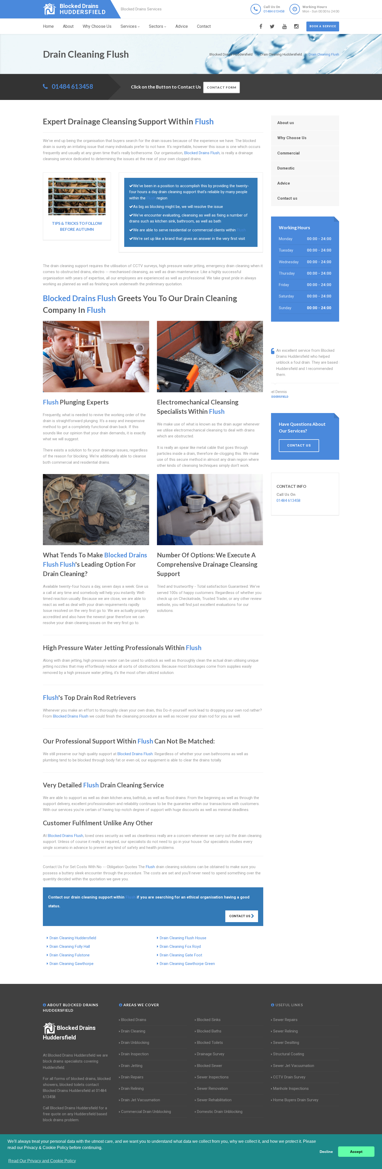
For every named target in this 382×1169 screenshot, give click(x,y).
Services (129, 26)
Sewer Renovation (212, 1088)
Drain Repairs (132, 1077)
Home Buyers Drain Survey (295, 1100)
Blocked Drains (133, 1019)
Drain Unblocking (135, 1042)
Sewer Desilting (286, 1042)
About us (285, 122)
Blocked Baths (209, 1031)
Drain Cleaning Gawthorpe (72, 963)
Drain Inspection (135, 1054)
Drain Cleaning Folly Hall (70, 946)
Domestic (286, 168)
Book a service (322, 26)
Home (48, 26)
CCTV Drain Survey (289, 1077)
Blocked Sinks (209, 1019)
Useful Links (288, 1005)
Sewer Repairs (285, 1019)
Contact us (287, 198)
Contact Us (240, 916)
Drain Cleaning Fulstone (70, 955)
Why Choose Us (97, 26)
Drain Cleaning (133, 1031)
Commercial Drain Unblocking (146, 1111)
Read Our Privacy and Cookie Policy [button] (42, 1161)
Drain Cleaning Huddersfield (73, 938)
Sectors (156, 26)
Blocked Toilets (210, 1042)
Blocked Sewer (209, 1065)
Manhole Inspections (291, 1088)
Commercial (288, 153)
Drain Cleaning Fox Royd (180, 946)
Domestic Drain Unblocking (219, 1111)
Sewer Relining (285, 1031)
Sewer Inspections (213, 1077)
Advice (181, 26)
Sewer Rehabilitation (214, 1100)
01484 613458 (274, 11)
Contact (204, 26)
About (68, 26)
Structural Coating (288, 1054)
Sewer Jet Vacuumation (293, 1065)
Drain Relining (132, 1088)
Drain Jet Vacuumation (140, 1100)
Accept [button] (356, 1152)
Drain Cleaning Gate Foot (181, 955)
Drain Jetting (131, 1065)
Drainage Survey (210, 1054)
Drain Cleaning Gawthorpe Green (187, 963)
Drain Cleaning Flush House (183, 938)
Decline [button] (326, 1152)
